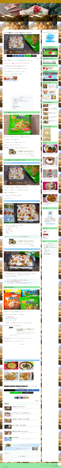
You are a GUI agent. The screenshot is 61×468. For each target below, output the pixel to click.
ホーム (41, 465)
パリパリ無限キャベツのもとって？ (17, 99)
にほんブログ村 (45, 238)
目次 (49, 243)
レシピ (33, 386)
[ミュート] (55, 80)
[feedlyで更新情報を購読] (26, 398)
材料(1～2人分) (15, 103)
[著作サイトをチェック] (15, 398)
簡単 (36, 386)
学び (26, 386)
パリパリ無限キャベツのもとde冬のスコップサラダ (50, 248)
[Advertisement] (30, 22)
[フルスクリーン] (56, 80)
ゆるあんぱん (50, 216)
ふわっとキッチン (7, 386)
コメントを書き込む (22, 456)
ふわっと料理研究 (13, 386)
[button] (34, 56)
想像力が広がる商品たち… (16, 106)
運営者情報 (56, 465)
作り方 (46, 252)
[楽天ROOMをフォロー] (24, 398)
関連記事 (14, 108)
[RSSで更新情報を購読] (28, 398)
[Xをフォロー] (17, 398)
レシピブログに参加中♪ (21, 344)
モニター (24, 386)
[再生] (43, 80)
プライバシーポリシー (46, 465)
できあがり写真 (15, 102)
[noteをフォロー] (22, 398)
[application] (50, 52)
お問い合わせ (52, 465)
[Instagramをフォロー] (19, 398)
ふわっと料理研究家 (18, 386)
